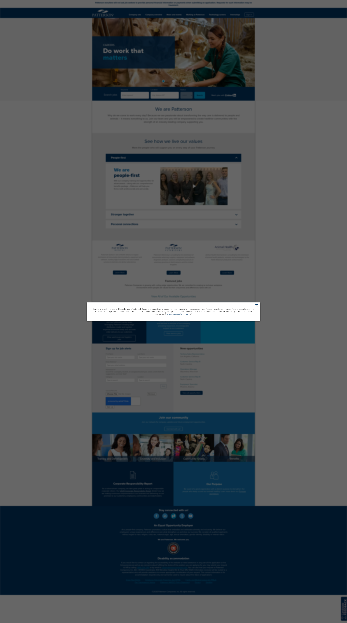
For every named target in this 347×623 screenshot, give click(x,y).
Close (256, 306)
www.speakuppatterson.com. (178, 314)
